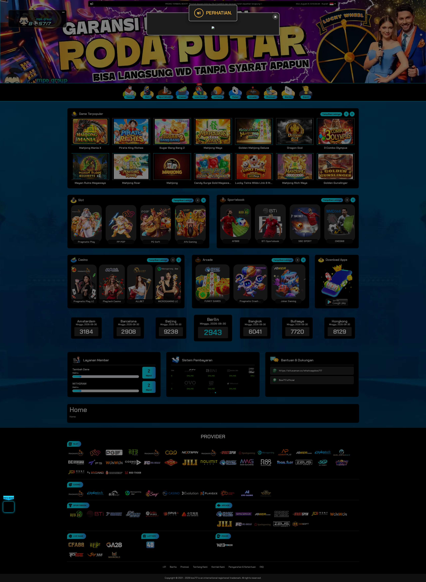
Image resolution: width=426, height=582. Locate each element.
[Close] (275, 17)
